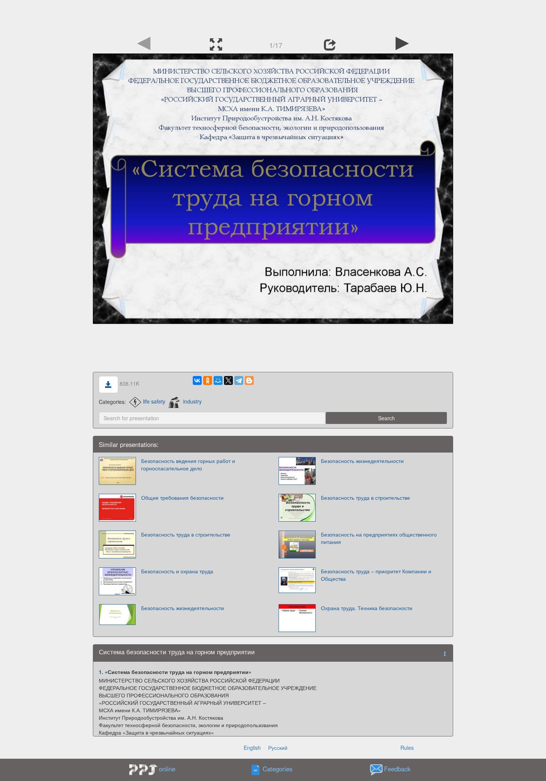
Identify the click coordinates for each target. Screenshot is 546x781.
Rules (407, 747)
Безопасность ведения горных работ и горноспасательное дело (188, 464)
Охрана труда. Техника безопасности (366, 608)
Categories (277, 768)
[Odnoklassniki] (207, 380)
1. (101, 671)
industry (192, 401)
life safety (154, 401)
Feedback (397, 768)
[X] (228, 380)
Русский (277, 747)
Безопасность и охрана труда (177, 571)
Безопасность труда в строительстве (365, 497)
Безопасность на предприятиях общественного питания (379, 538)
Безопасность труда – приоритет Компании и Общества (376, 574)
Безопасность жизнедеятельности (362, 460)
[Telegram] (238, 380)
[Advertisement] (273, 16)
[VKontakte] (197, 380)
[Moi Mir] (218, 380)
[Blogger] (249, 380)
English (252, 747)
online (167, 768)
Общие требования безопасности (182, 497)
